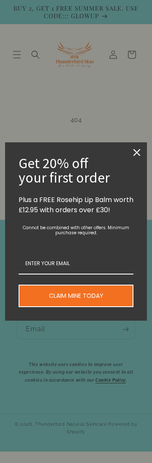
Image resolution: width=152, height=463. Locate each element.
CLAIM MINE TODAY (76, 295)
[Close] (137, 152)
